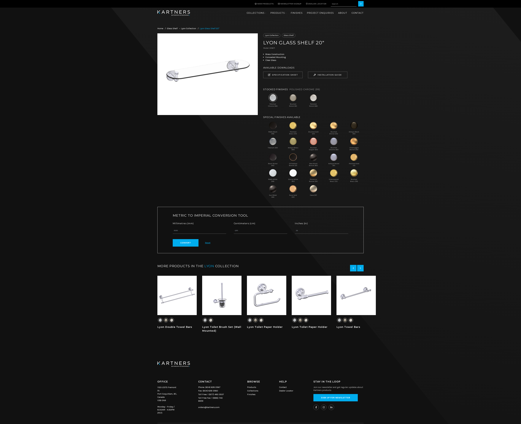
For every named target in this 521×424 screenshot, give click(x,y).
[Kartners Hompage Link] (173, 13)
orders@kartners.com (209, 407)
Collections (252, 390)
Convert (185, 242)
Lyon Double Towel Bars (174, 327)
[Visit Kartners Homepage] (173, 364)
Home (160, 28)
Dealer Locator (286, 390)
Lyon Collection (188, 28)
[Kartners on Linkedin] (331, 407)
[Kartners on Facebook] (316, 407)
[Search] (361, 4)
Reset (207, 242)
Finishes (251, 394)
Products (251, 387)
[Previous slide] (353, 268)
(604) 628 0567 (212, 387)
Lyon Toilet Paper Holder (265, 327)
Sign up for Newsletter (335, 397)
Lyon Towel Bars (348, 327)
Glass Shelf (172, 28)
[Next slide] (360, 268)
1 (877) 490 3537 (216, 394)
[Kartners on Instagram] (323, 407)
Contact (283, 387)
